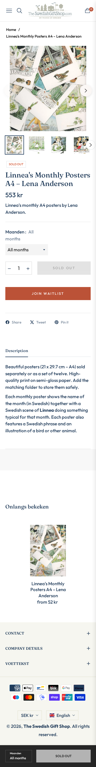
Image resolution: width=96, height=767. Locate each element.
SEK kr (27, 715)
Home (11, 29)
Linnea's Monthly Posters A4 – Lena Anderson (48, 589)
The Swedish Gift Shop (46, 726)
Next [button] (86, 90)
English (63, 715)
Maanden (15, 753)
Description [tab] (16, 350)
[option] (48, 88)
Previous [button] (10, 90)
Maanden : (19, 235)
